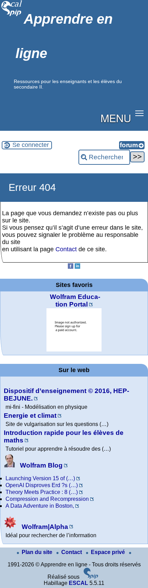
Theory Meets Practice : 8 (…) (42, 492)
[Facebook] (70, 267)
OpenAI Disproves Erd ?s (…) (42, 485)
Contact (66, 249)
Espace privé (108, 552)
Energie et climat (30, 415)
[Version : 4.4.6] (91, 577)
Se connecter (30, 144)
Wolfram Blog (40, 465)
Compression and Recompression (47, 499)
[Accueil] (12, 15)
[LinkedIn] (77, 267)
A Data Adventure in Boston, (40, 506)
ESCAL (78, 583)
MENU (116, 117)
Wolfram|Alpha (44, 526)
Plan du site (38, 552)
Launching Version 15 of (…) (40, 478)
